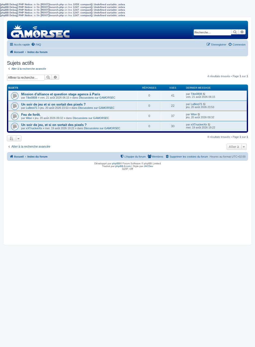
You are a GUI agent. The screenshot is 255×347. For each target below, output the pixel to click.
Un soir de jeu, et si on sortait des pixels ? (54, 125)
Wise (29, 117)
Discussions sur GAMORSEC (97, 97)
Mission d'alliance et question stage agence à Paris (60, 94)
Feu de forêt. (31, 114)
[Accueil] (40, 30)
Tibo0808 (31, 97)
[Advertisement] (127, 206)
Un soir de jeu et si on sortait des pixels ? (53, 104)
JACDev (148, 166)
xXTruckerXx (34, 128)
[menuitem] (36, 45)
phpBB (116, 163)
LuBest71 (31, 107)
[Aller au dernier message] (204, 94)
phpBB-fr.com (123, 166)
